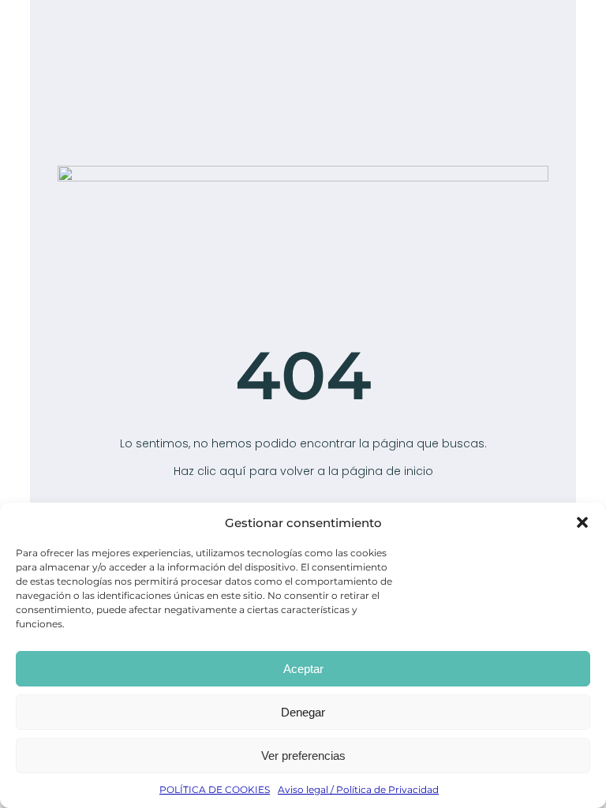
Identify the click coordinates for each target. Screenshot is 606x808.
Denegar (303, 712)
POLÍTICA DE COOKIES (214, 789)
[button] (582, 522)
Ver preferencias (303, 755)
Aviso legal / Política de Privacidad (358, 789)
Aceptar (303, 668)
